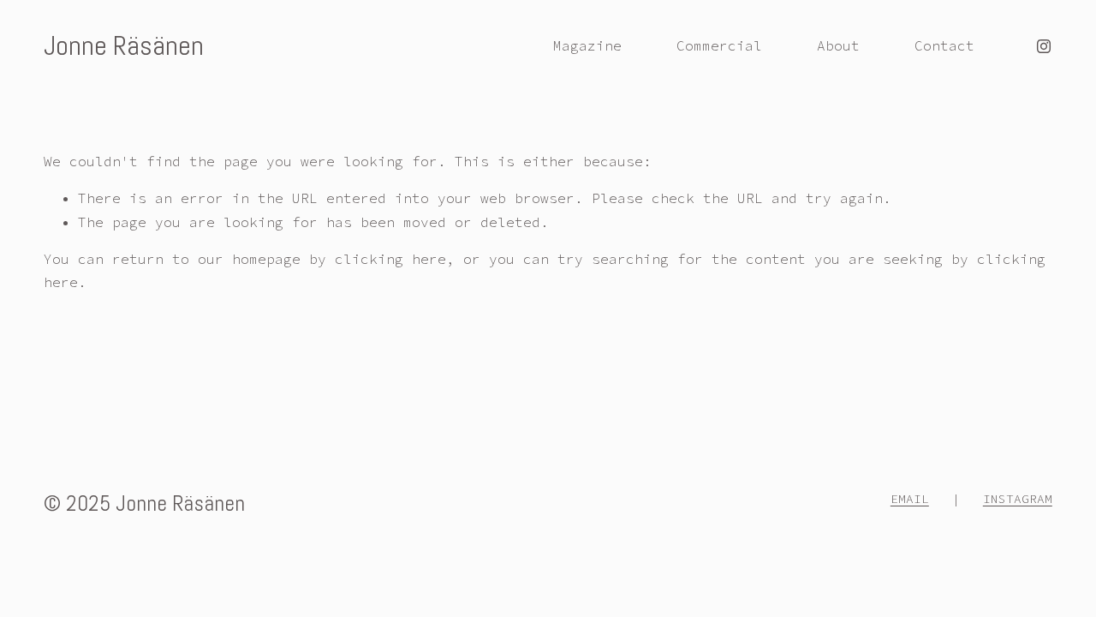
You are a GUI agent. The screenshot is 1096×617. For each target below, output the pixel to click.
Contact (944, 45)
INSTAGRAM (1017, 498)
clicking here (390, 258)
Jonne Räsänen (124, 45)
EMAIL (909, 498)
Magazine (587, 45)
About (838, 45)
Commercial (719, 45)
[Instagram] (1043, 46)
